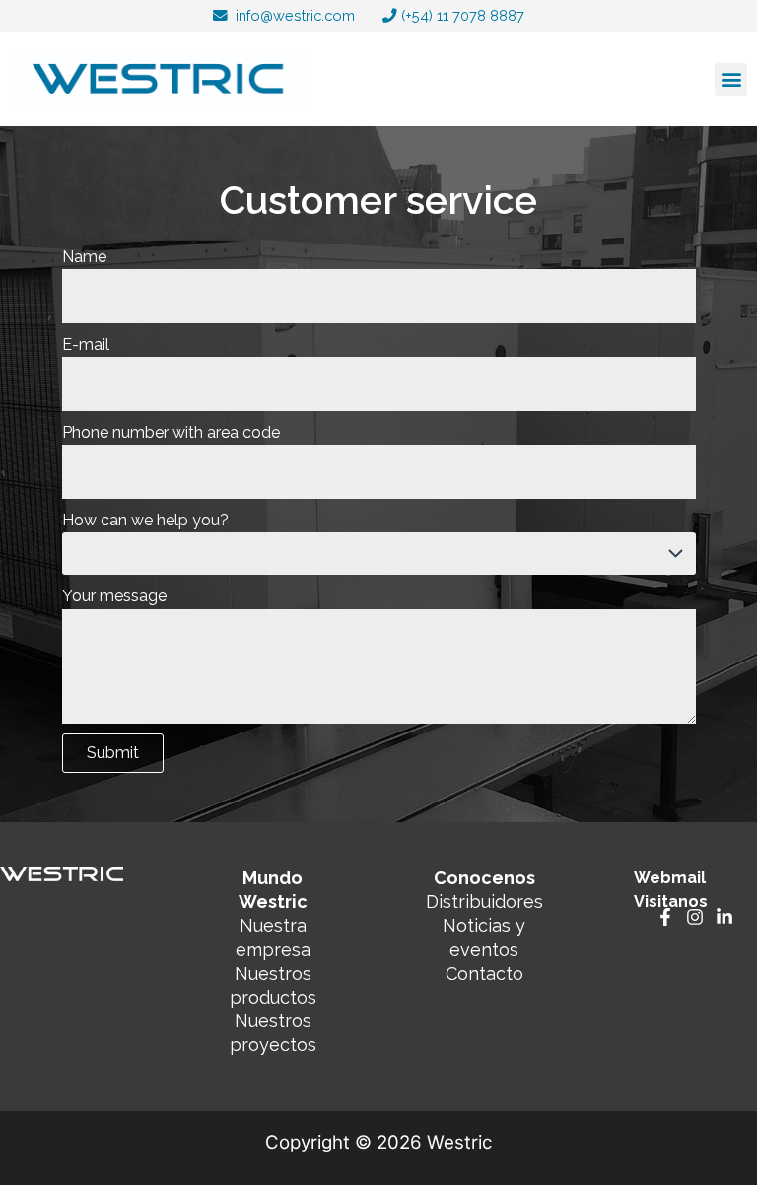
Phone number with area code (171, 432)
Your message (114, 596)
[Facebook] (665, 917)
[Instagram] (695, 917)
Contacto (484, 973)
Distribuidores (484, 901)
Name (84, 256)
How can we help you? (145, 520)
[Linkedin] (724, 917)
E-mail (85, 344)
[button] (731, 79)
